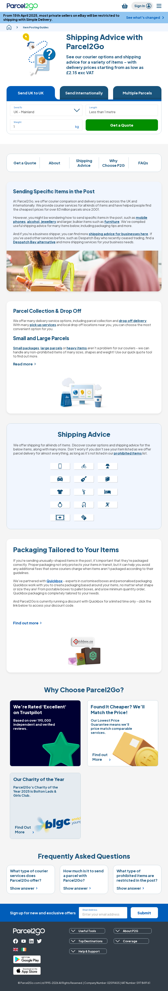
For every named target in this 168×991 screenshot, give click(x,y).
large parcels (51, 348)
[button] (122, 110)
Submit (144, 912)
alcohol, (34, 221)
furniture (111, 221)
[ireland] (23, 949)
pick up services (43, 325)
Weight (18, 122)
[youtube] (23, 941)
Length (93, 107)
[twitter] (39, 941)
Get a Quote (121, 125)
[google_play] (27, 959)
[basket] (125, 6)
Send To (18, 107)
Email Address (90, 910)
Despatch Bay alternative (34, 242)
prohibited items (128, 453)
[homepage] (9, 27)
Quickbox (54, 581)
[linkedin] (31, 941)
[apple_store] (27, 971)
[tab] (31, 93)
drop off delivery (132, 321)
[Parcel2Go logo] (22, 5)
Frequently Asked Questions (84, 856)
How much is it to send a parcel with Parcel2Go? (83, 875)
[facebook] (15, 941)
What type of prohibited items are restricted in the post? (137, 875)
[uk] (15, 949)
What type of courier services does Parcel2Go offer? (29, 875)
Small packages (26, 348)
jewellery (48, 221)
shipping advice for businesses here (118, 234)
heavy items (77, 348)
